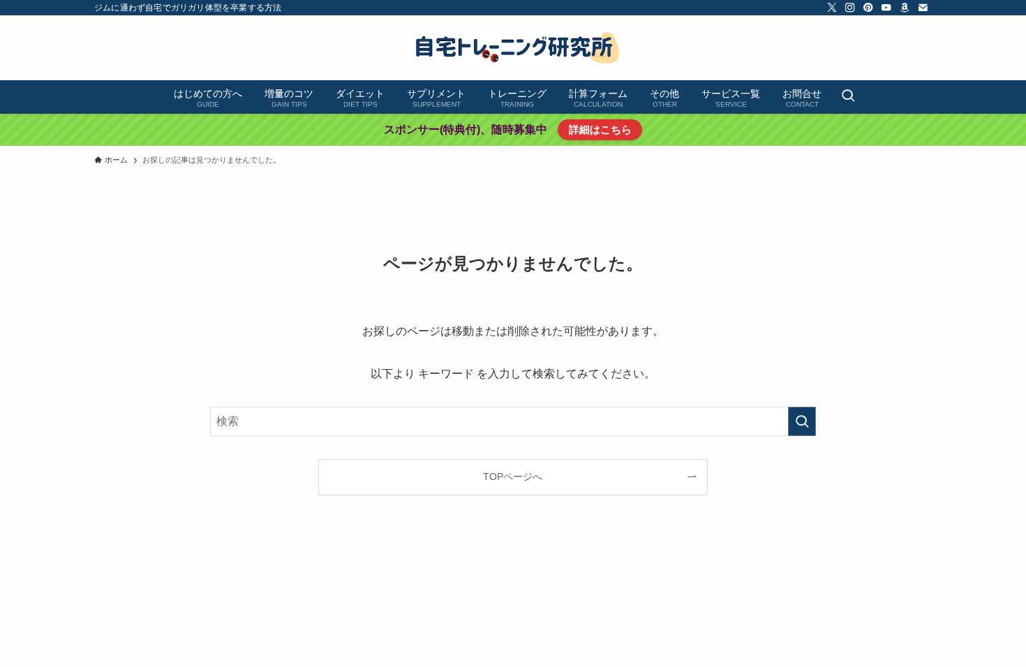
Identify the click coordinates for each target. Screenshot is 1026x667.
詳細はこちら (600, 129)
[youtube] (886, 7)
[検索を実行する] (802, 421)
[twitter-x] (832, 7)
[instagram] (850, 7)
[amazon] (904, 7)
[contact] (923, 7)
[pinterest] (868, 7)
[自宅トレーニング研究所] (513, 47)
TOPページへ (512, 476)
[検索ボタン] (848, 97)
